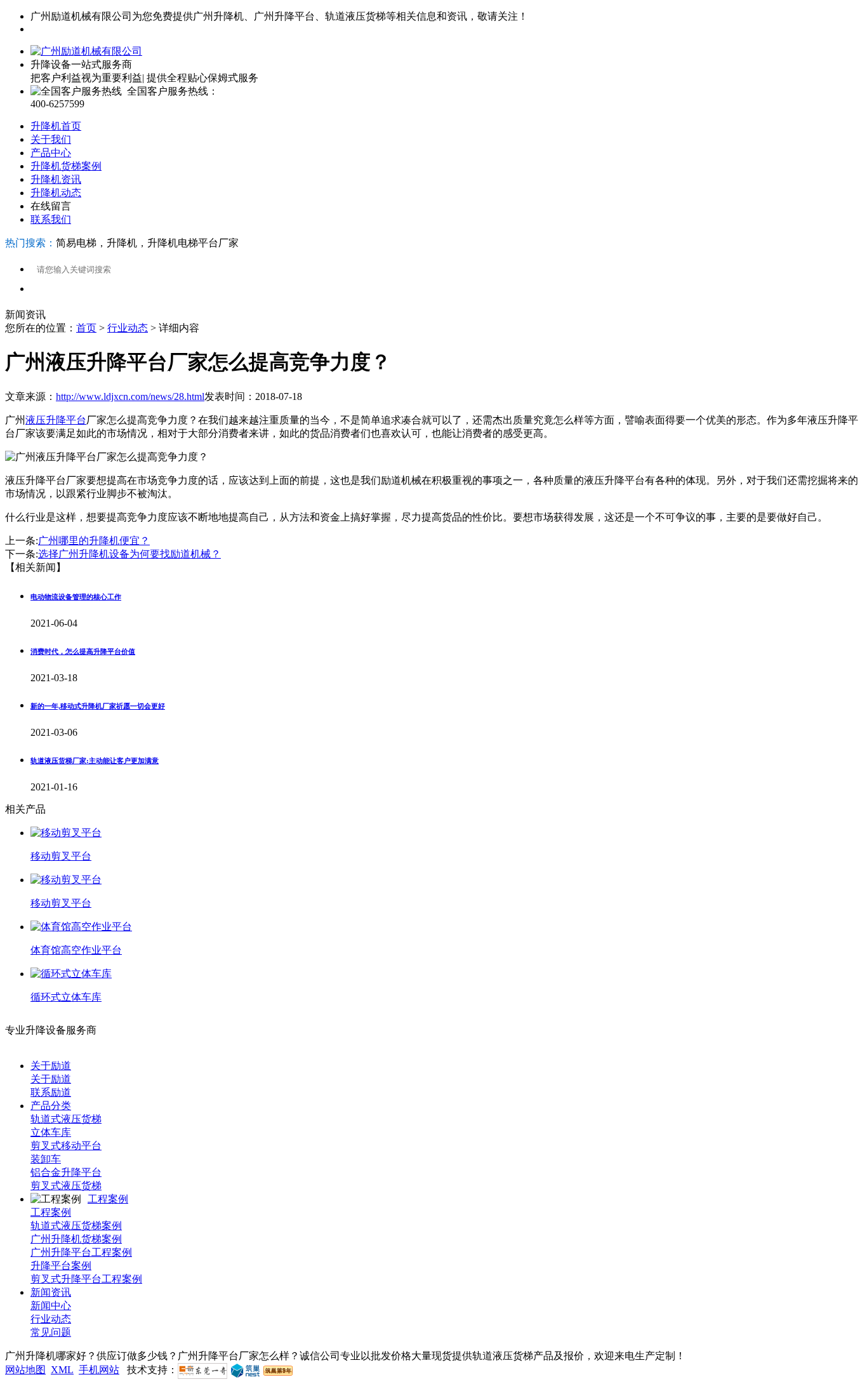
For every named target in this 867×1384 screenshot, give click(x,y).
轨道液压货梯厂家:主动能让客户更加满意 (94, 760)
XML (62, 1369)
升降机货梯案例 (66, 166)
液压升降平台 (55, 420)
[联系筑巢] (245, 1369)
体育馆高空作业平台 (76, 950)
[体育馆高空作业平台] (81, 926)
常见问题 (50, 1332)
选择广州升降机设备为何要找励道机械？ (129, 554)
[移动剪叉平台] (66, 832)
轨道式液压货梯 (66, 1119)
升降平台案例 (60, 1265)
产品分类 (50, 1105)
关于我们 (50, 139)
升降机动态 (55, 192)
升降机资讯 (55, 179)
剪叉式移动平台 (66, 1145)
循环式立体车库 (66, 997)
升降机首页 (55, 126)
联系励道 (50, 1092)
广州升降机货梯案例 (76, 1239)
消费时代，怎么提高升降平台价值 (82, 651)
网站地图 (25, 1369)
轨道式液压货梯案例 (76, 1225)
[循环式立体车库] (71, 973)
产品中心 (50, 152)
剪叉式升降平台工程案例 (86, 1279)
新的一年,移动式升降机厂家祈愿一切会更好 (97, 706)
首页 (86, 328)
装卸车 (45, 1159)
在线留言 (50, 206)
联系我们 (50, 219)
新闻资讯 (50, 1292)
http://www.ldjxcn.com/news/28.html (130, 396)
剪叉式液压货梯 (66, 1185)
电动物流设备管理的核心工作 (75, 597)
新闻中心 (50, 1305)
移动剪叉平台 (60, 856)
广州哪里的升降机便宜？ (94, 540)
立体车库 (50, 1132)
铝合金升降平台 (66, 1172)
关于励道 (50, 1065)
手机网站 (99, 1369)
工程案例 (108, 1199)
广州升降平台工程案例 (81, 1252)
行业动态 (127, 328)
